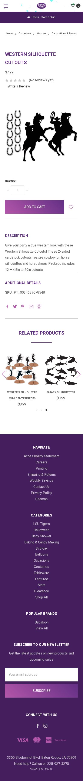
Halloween (41, 530)
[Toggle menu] (6, 6)
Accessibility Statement (41, 456)
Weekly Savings (41, 480)
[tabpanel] (61, 377)
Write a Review (19, 86)
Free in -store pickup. (43, 17)
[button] (71, 207)
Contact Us (41, 487)
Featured (41, 579)
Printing (41, 468)
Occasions (41, 561)
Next (78, 373)
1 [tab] (36, 410)
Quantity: (10, 181)
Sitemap (41, 499)
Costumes (41, 567)
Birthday (42, 548)
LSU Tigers (41, 524)
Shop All (41, 597)
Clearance (41, 591)
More (42, 585)
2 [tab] (41, 410)
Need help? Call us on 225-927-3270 (41, 764)
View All (42, 628)
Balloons (41, 554)
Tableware (41, 573)
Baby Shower (41, 536)
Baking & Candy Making (41, 542)
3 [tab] (46, 410)
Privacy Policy (41, 493)
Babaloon (42, 622)
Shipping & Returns (41, 475)
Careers (41, 462)
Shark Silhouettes (61, 392)
